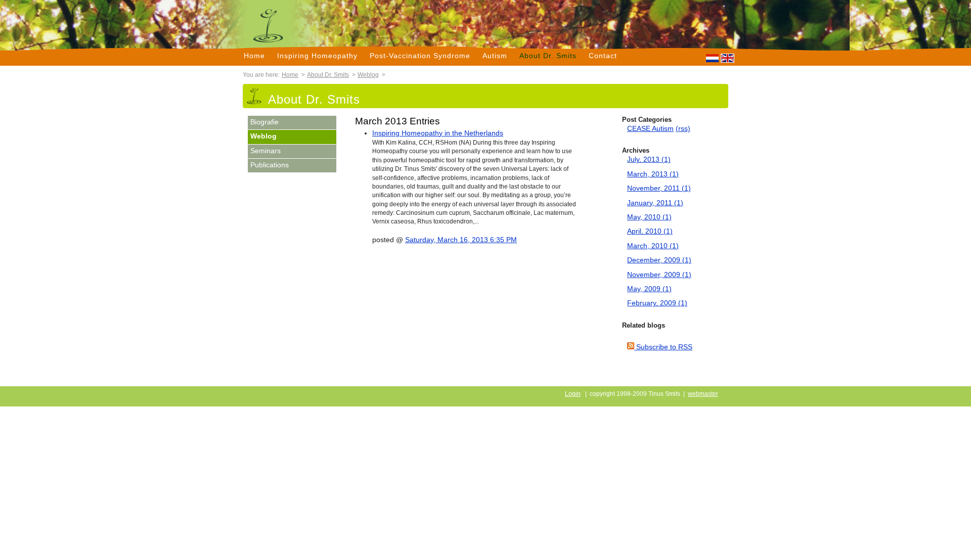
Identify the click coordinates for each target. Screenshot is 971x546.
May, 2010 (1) (649, 217)
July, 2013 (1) (649, 159)
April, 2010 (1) (650, 231)
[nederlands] (712, 58)
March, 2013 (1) (653, 174)
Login (573, 393)
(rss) (683, 128)
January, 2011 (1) (655, 203)
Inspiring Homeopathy (317, 56)
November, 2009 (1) (659, 275)
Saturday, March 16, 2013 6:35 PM (461, 240)
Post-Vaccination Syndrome (420, 56)
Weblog (368, 74)
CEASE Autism (650, 128)
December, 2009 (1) (659, 260)
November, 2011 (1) (659, 188)
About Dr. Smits (548, 56)
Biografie (264, 122)
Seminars (265, 151)
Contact (603, 56)
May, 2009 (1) (649, 289)
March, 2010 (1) (653, 246)
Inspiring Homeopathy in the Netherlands (437, 133)
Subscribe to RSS (663, 347)
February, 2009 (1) (657, 303)
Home (254, 56)
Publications (269, 165)
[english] (727, 58)
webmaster (703, 393)
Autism (494, 56)
